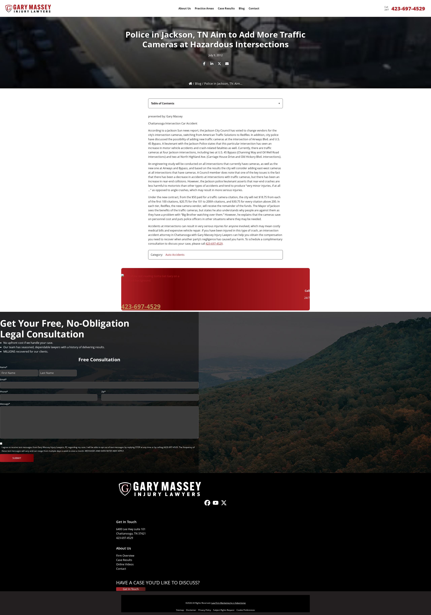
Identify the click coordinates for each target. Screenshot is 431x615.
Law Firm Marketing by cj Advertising (228, 603)
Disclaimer (191, 610)
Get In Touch (131, 589)
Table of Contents (162, 103)
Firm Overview (125, 555)
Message (5, 403)
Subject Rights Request (223, 610)
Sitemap (180, 610)
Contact (121, 569)
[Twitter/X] (224, 505)
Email (3, 379)
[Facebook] (207, 505)
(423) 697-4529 (170, 447)
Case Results (124, 560)
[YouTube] (215, 505)
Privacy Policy (204, 610)
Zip (103, 391)
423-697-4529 (214, 243)
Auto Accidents (175, 255)
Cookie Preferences (246, 610)
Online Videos (125, 564)
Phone (4, 391)
